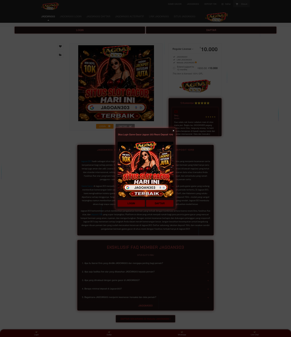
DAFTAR (160, 203)
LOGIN (131, 203)
